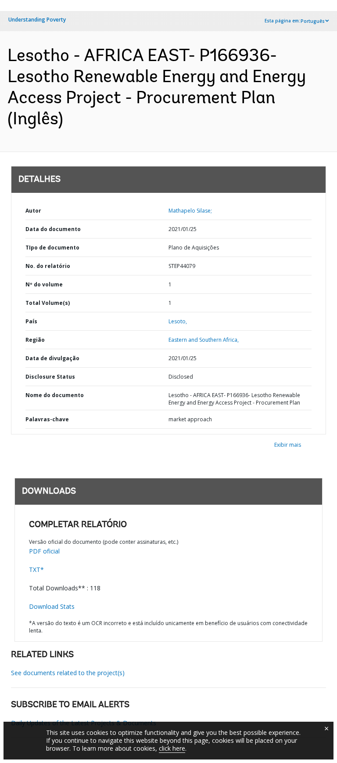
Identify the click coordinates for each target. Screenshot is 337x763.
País (31, 321)
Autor (33, 210)
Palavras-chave (47, 419)
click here (172, 748)
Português (313, 21)
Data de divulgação (52, 358)
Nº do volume (44, 284)
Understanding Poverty (37, 19)
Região (35, 340)
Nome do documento (54, 395)
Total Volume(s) (47, 303)
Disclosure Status (50, 376)
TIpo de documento (52, 247)
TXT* (36, 569)
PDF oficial (44, 551)
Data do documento (53, 229)
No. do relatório (47, 266)
